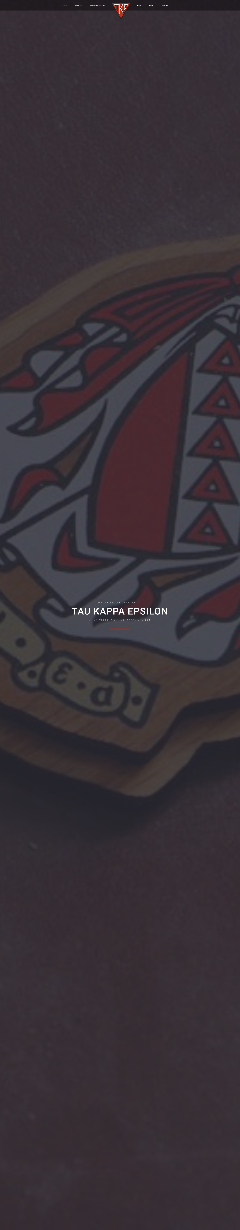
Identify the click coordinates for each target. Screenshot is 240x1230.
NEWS (139, 5)
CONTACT (166, 5)
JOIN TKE (79, 5)
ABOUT (151, 5)
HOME (65, 5)
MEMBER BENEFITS (97, 5)
